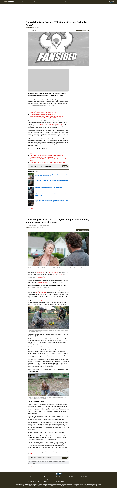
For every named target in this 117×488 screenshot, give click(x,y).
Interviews (39, 1)
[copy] (35, 30)
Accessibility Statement (33, 481)
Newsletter (56, 1)
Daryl (53, 274)
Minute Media (21, 484)
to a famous (37, 426)
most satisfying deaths (41, 292)
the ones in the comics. (48, 434)
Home (29, 208)
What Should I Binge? (65, 1)
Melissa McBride (44, 282)
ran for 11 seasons (53, 272)
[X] (109, 1)
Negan (60, 274)
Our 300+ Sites (72, 476)
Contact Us (49, 1)
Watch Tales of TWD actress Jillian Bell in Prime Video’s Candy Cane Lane (47, 162)
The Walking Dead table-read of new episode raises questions (45, 111)
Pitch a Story (31, 479)
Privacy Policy (47, 479)
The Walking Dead (23, 1)
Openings (46, 476)
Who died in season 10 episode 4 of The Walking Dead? (43, 114)
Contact (58, 476)
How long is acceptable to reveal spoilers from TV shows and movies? (46, 116)
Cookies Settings (60, 481)
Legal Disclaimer (85, 479)
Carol (38, 282)
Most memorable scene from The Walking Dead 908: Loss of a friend (46, 118)
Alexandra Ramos (31, 227)
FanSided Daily (84, 476)
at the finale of (42, 449)
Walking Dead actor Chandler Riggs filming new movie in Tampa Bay (46, 155)
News (16, 1)
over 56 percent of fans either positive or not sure (52, 124)
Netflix (31, 453)
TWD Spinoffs (32, 1)
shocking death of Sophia (38, 300)
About (44, 1)
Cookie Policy (72, 479)
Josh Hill (29, 27)
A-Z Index (46, 481)
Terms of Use (59, 479)
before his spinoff (41, 277)
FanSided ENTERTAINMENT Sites (78, 1)
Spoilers (34, 208)
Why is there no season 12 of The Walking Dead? (41, 157)
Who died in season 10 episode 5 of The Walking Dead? (43, 112)
